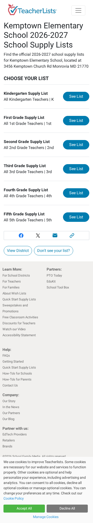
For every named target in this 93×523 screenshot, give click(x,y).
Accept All (24, 508)
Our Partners (11, 413)
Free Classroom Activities (20, 317)
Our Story (8, 401)
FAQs (6, 355)
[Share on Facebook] (21, 235)
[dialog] (46, 490)
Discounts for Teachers (18, 323)
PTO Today (54, 275)
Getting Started (13, 361)
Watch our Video (14, 329)
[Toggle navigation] (78, 10)
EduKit (51, 281)
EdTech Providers (14, 434)
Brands (7, 446)
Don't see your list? (53, 250)
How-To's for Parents (16, 379)
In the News (10, 407)
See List (79, 96)
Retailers (8, 440)
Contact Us (10, 385)
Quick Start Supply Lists (19, 299)
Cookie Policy (13, 498)
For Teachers (11, 281)
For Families (11, 287)
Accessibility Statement (19, 335)
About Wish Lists (14, 293)
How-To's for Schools (17, 373)
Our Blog (8, 419)
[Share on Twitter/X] (38, 235)
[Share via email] (55, 235)
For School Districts (16, 275)
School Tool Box (58, 287)
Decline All (67, 508)
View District (18, 250)
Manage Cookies (46, 517)
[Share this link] (72, 235)
